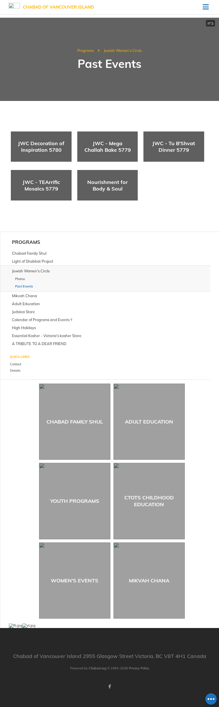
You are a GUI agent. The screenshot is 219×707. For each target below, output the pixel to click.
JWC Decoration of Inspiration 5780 (41, 146)
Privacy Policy (139, 668)
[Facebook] (109, 686)
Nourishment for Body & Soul (107, 185)
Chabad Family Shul (74, 421)
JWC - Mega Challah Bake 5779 (107, 146)
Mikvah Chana (149, 580)
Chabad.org (97, 668)
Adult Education (149, 421)
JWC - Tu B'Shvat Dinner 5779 (173, 146)
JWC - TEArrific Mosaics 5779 (41, 185)
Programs (85, 50)
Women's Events (74, 580)
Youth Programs (74, 501)
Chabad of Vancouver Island (58, 7)
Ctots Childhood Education (149, 500)
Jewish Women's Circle (123, 50)
